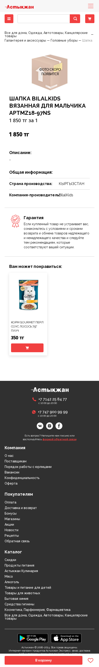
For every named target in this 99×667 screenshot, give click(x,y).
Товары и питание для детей (28, 587)
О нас (9, 455)
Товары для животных (22, 593)
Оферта (11, 483)
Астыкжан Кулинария (21, 571)
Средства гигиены (19, 604)
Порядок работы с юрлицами (28, 466)
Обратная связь (17, 541)
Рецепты (12, 535)
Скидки (10, 559)
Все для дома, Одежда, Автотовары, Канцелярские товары (46, 617)
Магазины (12, 519)
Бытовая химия (16, 598)
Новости (11, 530)
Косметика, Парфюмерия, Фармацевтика (37, 609)
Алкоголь (12, 582)
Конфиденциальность (22, 477)
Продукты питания (19, 565)
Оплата (10, 502)
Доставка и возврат (21, 507)
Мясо (9, 576)
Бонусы (11, 513)
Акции (9, 524)
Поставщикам (15, 461)
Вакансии (12, 472)
